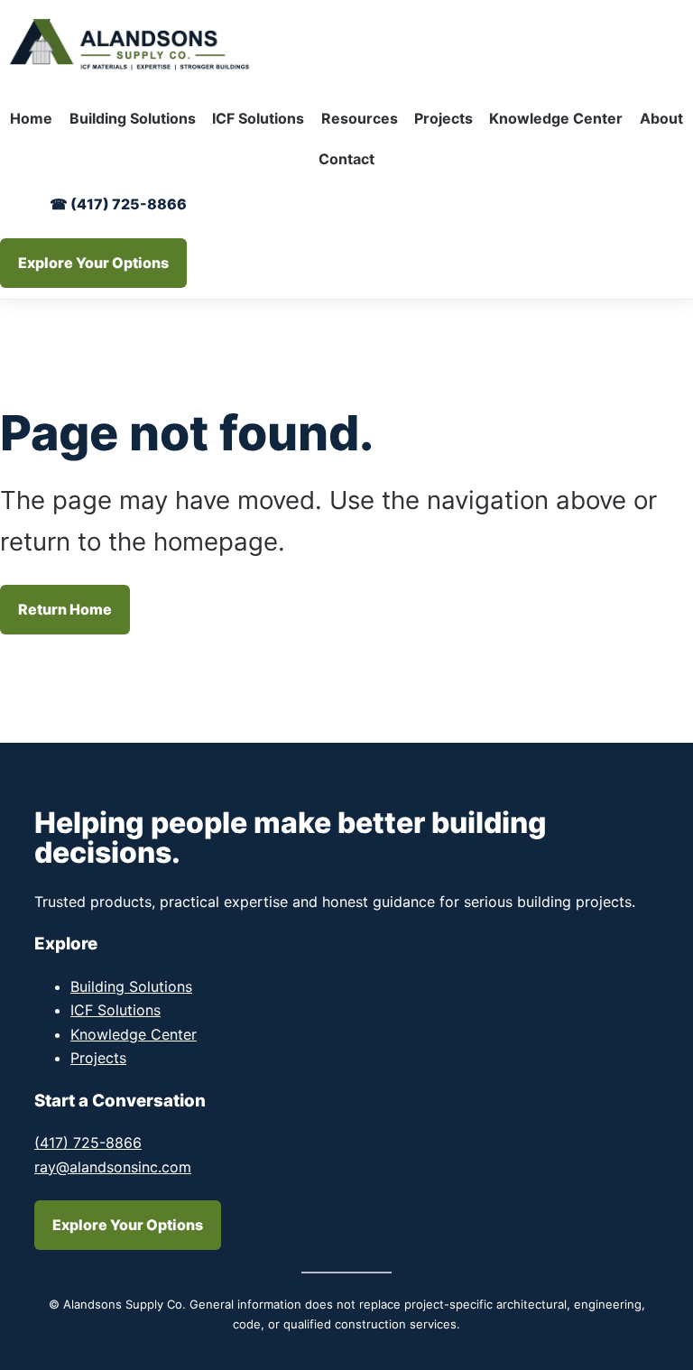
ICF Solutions (115, 1010)
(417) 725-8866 (88, 1143)
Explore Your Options (93, 263)
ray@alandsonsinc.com (112, 1167)
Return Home (65, 609)
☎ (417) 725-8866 (118, 204)
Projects (98, 1058)
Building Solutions (131, 986)
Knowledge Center (133, 1034)
